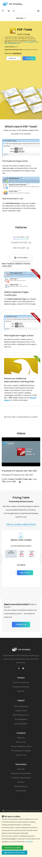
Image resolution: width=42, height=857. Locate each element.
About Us (21, 738)
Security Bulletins (21, 724)
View (29, 58)
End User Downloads (21, 682)
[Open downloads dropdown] (19, 58)
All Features (20, 237)
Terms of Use (21, 755)
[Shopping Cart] (9, 11)
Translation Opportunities (21, 778)
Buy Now (21, 691)
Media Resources (21, 786)
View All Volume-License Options (21, 524)
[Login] (14, 10)
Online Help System (21, 706)
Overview (20, 18)
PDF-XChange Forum (21, 715)
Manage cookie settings (15, 852)
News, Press (21, 742)
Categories (22, 258)
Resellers (21, 782)
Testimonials (21, 791)
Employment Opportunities (21, 773)
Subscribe (21, 769)
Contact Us (21, 624)
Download (12, 58)
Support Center (21, 711)
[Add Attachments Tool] (21, 186)
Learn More (29, 841)
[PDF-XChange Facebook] (19, 668)
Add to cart (25, 573)
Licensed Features (21, 243)
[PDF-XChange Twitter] (23, 668)
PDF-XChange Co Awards (21, 751)
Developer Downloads (21, 687)
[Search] (3, 11)
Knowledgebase (21, 719)
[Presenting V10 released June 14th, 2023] (21, 452)
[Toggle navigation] (38, 11)
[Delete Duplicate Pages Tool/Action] (21, 279)
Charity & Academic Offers (21, 746)
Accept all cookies (13, 848)
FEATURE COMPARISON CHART (22, 417)
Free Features (21, 248)
